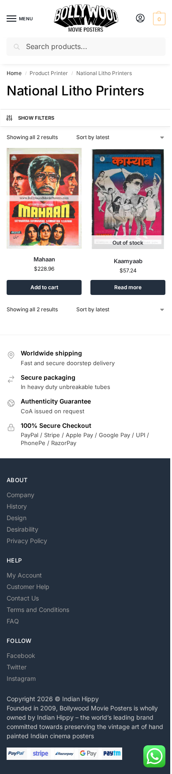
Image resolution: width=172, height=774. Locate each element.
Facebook (21, 655)
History (17, 506)
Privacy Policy (27, 540)
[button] (158, 19)
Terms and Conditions (38, 609)
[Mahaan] (44, 198)
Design (16, 517)
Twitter (16, 667)
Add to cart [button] (44, 287)
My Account (24, 575)
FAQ (13, 621)
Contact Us (23, 598)
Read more (128, 287)
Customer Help (28, 586)
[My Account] (140, 19)
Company (20, 494)
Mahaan (44, 259)
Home (14, 73)
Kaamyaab (128, 260)
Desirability (22, 529)
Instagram (21, 678)
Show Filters (36, 118)
